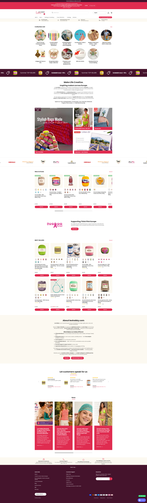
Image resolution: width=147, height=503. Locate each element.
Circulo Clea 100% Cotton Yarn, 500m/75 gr (73, 300)
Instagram (78, 346)
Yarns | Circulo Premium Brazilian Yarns (40, 44)
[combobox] (69, 12)
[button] (111, 13)
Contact (68, 480)
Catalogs (69, 17)
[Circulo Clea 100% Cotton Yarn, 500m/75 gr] (73, 286)
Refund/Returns (69, 478)
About (36, 474)
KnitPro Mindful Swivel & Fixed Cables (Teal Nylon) (57, 295)
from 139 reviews (73, 375)
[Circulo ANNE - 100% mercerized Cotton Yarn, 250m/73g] (89, 250)
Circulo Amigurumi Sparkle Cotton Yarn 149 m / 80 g (99, 193)
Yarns (40, 17)
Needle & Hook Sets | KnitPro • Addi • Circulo (93, 44)
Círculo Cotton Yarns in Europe (41, 476)
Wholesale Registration (77, 358)
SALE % (36, 17)
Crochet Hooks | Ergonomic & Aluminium (54, 44)
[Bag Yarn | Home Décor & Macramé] (106, 35)
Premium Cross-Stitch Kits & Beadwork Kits (67, 63)
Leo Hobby (39, 497)
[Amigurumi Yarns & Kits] (40, 54)
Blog (36, 483)
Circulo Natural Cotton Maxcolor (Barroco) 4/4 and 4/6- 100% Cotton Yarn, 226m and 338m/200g (41, 266)
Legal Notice (68, 482)
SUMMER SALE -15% (44, 73)
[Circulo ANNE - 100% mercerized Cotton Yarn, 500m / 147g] (41, 181)
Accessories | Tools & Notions (80, 43)
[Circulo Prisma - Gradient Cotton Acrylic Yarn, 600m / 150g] (56, 181)
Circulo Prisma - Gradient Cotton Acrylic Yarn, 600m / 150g (55, 193)
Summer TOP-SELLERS (14, 73)
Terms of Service (69, 484)
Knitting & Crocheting (49, 17)
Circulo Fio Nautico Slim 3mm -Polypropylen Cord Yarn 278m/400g (89, 301)
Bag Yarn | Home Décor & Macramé (106, 43)
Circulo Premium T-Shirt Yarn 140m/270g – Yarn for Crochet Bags (57, 266)
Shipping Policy (102, 497)
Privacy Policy (96, 497)
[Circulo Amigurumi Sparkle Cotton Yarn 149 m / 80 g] (100, 181)
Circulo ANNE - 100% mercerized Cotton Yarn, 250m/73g (87, 266)
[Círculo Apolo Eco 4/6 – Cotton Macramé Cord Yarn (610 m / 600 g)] (105, 286)
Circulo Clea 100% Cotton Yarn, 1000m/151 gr (84, 193)
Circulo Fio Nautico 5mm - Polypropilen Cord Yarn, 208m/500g (72, 266)
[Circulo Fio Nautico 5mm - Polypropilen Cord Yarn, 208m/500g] (73, 250)
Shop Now (67, 358)
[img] (73, 373)
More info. (50, 463)
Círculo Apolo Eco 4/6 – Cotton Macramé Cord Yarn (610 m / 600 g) (105, 301)
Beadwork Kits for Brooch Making (93, 62)
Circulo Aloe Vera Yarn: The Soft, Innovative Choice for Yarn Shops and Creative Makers (63, 432)
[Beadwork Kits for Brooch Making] (93, 54)
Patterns (74, 17)
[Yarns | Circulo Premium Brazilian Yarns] (40, 35)
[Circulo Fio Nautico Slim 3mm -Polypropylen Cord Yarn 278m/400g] (89, 286)
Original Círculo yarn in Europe (73, 1)
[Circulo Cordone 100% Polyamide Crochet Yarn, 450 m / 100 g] (70, 181)
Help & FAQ (68, 474)
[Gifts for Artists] (80, 54)
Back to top (72, 467)
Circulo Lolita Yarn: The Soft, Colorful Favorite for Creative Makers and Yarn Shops (83, 432)
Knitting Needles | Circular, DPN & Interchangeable (66, 44)
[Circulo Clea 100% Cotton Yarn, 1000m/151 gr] (85, 181)
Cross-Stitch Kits (60, 17)
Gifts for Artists (80, 61)
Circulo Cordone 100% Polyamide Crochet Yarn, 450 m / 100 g (70, 196)
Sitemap (36, 489)
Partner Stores (38, 485)
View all (110, 171)
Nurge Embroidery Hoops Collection (53, 62)
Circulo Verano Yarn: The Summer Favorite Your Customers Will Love (103, 431)
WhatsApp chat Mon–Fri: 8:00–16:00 (73, 486)
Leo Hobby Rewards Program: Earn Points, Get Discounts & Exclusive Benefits (43, 431)
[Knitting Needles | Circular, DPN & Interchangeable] (67, 35)
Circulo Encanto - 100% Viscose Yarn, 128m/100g (42, 300)
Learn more (74, 228)
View (111, 26)
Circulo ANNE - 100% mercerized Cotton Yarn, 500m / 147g (40, 196)
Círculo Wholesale (38, 481)
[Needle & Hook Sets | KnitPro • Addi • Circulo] (93, 35)
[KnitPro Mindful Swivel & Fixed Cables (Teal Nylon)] (58, 286)
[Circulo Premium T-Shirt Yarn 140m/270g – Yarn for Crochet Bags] (58, 250)
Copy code (93, 5)
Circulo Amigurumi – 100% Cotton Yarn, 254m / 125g (104, 265)
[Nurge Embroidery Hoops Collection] (53, 54)
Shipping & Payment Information (73, 476)
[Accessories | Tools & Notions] (80, 35)
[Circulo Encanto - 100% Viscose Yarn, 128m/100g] (42, 286)
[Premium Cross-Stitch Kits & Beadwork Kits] (67, 54)
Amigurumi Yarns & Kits (40, 62)
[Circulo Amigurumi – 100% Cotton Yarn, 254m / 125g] (105, 250)
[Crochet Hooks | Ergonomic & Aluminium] (53, 35)
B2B (35, 487)
